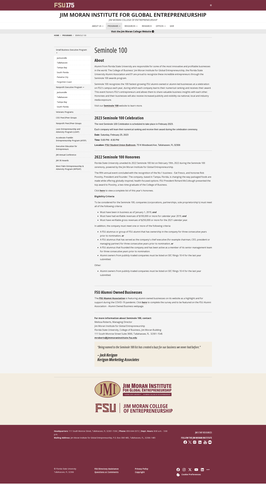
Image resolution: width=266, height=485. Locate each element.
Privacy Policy (141, 468)
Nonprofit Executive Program (69, 87)
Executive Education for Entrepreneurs (66, 147)
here (102, 190)
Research (147, 26)
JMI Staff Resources (203, 432)
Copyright (140, 472)
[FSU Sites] (211, 5)
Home (56, 35)
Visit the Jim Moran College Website (131, 31)
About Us (97, 26)
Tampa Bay (62, 67)
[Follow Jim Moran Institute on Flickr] (193, 452)
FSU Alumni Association (112, 298)
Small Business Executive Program (71, 49)
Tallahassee (62, 62)
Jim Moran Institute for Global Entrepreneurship (133, 14)
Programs (113, 26)
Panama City (62, 77)
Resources (130, 26)
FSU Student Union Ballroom (120, 145)
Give (172, 26)
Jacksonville (62, 58)
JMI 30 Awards (62, 160)
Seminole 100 (111, 105)
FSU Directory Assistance (106, 468)
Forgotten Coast (64, 82)
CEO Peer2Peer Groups (66, 117)
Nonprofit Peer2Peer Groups (68, 123)
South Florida (63, 72)
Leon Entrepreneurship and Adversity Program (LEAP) (68, 130)
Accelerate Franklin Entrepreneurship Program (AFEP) (71, 139)
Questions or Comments (106, 472)
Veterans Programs (64, 112)
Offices (160, 26)
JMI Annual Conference (66, 154)
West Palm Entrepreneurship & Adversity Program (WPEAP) (70, 167)
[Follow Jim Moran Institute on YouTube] (193, 450)
